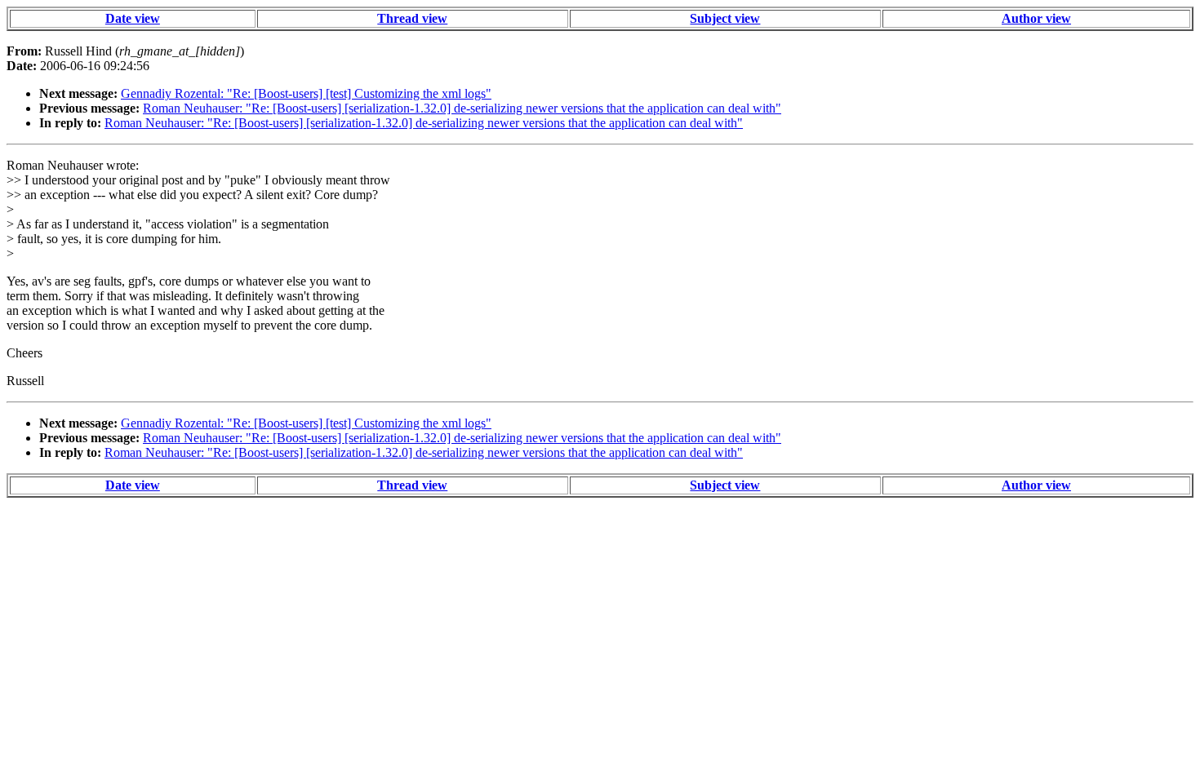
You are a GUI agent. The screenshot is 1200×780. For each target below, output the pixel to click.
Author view (1036, 18)
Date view (132, 18)
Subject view (725, 18)
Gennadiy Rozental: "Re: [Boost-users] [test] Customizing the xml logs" (306, 93)
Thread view (412, 18)
